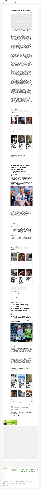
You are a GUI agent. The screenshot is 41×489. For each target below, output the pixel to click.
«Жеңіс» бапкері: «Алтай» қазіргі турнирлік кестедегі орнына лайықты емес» (17, 454)
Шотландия (19, 289)
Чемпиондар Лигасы (15, 471)
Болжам (31, 2)
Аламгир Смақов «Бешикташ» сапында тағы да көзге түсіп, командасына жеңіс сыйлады (20, 293)
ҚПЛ (4, 2)
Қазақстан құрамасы (25, 407)
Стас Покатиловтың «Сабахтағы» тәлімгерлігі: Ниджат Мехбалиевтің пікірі (19, 297)
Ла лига (22, 2)
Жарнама (36, 485)
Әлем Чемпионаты (15, 473)
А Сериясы (27, 2)
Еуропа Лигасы (14, 472)
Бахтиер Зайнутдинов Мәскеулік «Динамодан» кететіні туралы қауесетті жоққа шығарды (21, 416)
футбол (12, 407)
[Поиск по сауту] (3, 4)
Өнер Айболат (14, 174)
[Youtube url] (27, 471)
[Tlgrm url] (32, 471)
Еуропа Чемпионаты (15, 474)
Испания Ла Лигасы (6, 473)
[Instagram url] (24, 471)
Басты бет (12, 163)
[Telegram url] (29, 471)
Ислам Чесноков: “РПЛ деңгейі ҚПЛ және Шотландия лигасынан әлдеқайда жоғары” (21, 413)
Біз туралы (28, 485)
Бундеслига (18, 2)
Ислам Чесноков (13, 289)
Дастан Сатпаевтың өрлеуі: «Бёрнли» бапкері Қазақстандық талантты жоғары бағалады (19, 457)
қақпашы (12, 409)
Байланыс (32, 485)
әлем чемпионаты (17, 407)
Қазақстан (16, 409)
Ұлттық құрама (9, 2)
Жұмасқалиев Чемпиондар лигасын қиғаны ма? (18, 155)
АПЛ (14, 2)
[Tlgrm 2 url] (34, 471)
